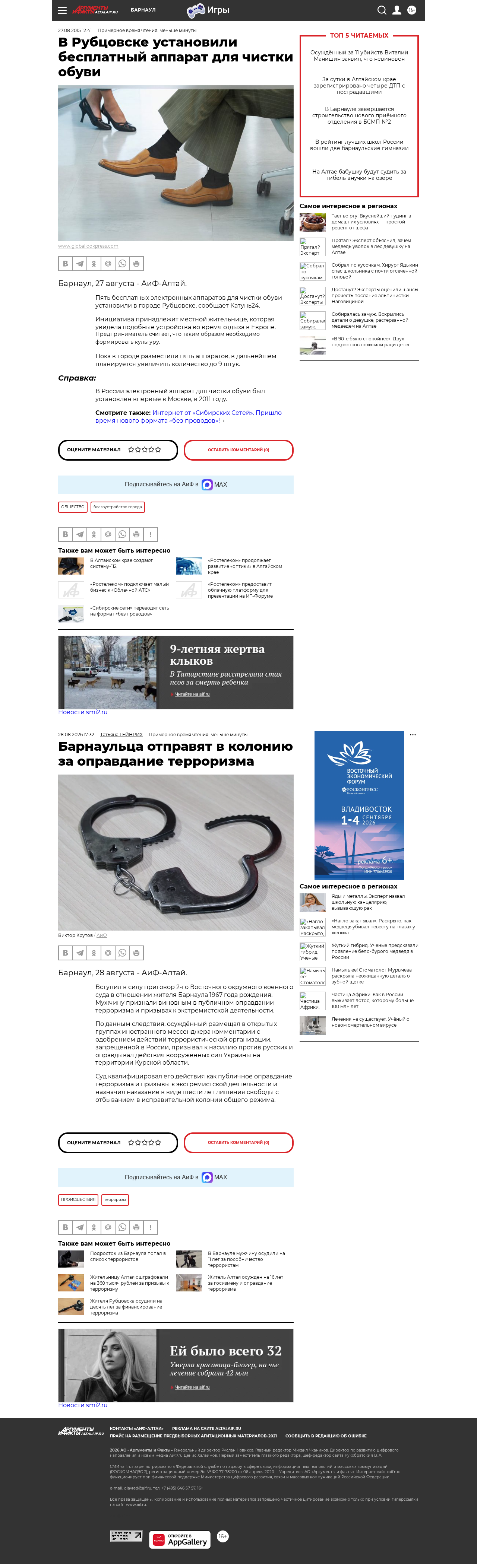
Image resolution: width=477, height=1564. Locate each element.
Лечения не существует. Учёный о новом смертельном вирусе (371, 1022)
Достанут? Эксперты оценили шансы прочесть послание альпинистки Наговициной (375, 295)
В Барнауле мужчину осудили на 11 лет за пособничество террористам (246, 1259)
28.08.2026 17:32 (76, 734)
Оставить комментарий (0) (238, 450)
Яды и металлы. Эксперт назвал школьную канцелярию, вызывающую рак (368, 902)
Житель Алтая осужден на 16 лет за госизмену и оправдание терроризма (245, 1283)
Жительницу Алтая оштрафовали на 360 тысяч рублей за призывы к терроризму (129, 1283)
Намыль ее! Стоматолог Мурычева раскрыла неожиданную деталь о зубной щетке (372, 976)
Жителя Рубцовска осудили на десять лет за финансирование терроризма (126, 1307)
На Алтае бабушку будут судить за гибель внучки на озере (359, 175)
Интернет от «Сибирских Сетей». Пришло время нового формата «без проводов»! (188, 416)
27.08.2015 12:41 (75, 30)
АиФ (102, 935)
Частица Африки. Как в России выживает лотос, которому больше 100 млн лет (373, 1000)
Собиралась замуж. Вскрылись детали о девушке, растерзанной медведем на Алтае (370, 320)
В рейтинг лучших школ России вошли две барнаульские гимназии (359, 145)
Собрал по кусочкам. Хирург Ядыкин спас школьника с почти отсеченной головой (375, 271)
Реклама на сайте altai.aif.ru (206, 1428)
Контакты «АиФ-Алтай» (137, 1428)
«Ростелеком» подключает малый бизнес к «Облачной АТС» (129, 587)
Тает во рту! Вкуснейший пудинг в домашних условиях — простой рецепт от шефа (371, 222)
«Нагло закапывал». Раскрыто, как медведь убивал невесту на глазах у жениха (373, 926)
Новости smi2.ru (83, 712)
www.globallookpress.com (88, 246)
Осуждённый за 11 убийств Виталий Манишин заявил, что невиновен (359, 56)
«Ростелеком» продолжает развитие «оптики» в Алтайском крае (245, 566)
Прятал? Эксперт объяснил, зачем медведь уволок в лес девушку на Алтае (371, 246)
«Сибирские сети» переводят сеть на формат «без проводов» (129, 611)
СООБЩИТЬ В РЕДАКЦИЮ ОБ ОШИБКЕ (326, 1436)
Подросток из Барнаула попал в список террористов (128, 1256)
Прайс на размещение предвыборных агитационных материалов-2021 (193, 1436)
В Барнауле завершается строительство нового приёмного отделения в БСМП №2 (359, 115)
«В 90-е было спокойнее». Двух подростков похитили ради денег (371, 341)
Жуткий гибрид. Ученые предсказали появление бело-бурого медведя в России (375, 951)
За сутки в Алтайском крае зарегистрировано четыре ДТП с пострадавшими (359, 85)
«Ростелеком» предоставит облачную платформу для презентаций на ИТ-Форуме (240, 590)
